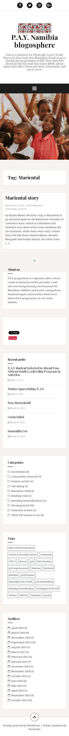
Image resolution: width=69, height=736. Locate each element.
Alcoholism (18, 471)
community (46, 554)
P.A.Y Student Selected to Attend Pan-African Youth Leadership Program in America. (34, 371)
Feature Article (20, 481)
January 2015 (19, 661)
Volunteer (36, 595)
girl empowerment (18, 568)
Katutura (35, 568)
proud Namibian (44, 581)
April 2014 (17, 690)
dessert (23, 561)
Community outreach (16, 208)
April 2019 (17, 627)
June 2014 (17, 680)
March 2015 (18, 652)
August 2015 (18, 647)
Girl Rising (17, 486)
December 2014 (20, 666)
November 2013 (20, 695)
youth (47, 595)
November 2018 (20, 637)
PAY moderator (34, 205)
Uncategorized (20, 505)
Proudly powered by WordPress (21, 725)
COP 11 (12, 561)
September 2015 (20, 642)
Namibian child (20, 491)
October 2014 (19, 676)
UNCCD (24, 595)
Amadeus (57, 725)
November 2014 (20, 671)
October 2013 (19, 700)
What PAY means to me (25, 515)
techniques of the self (47, 588)
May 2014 (17, 685)
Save (14, 338)
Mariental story (22, 198)
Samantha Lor (17, 431)
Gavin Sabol (16, 417)
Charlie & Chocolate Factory (23, 554)
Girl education (44, 561)
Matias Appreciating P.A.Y (26, 389)
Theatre (13, 595)
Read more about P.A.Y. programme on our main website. (32, 298)
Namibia (13, 574)
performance (28, 574)
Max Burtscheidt (19, 403)
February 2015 (19, 656)
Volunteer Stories (21, 510)
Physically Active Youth (20, 581)
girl (32, 561)
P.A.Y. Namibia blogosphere (34, 40)
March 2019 (18, 632)
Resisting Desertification (26, 500)
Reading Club (19, 495)
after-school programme (21, 547)
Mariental (49, 568)
